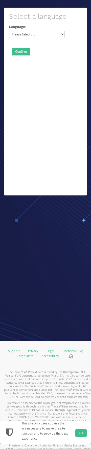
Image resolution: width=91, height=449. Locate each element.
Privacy (33, 351)
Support (14, 351)
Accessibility (50, 356)
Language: (17, 27)
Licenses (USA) (72, 351)
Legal (50, 351)
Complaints (25, 356)
